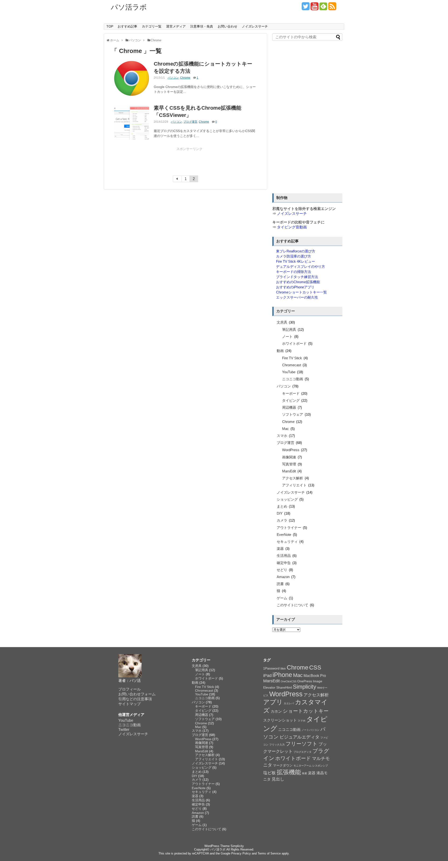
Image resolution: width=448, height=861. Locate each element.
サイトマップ (129, 704)
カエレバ (289, 703)
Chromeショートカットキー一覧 (301, 292)
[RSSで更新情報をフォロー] (332, 8)
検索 (304, 773)
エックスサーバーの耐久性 (297, 297)
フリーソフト (302, 744)
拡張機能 (289, 772)
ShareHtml (284, 687)
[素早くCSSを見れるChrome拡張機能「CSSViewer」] (131, 122)
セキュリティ (287, 542)
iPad (267, 675)
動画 (280, 351)
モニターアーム (303, 765)
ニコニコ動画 (292, 379)
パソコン (173, 77)
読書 (280, 584)
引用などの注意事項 (135, 699)
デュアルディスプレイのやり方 (300, 266)
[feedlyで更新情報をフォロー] (323, 8)
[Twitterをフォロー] (305, 8)
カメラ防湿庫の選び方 (293, 256)
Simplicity (304, 686)
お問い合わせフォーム (137, 694)
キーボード (291, 393)
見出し (278, 779)
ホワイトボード (294, 343)
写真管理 (289, 464)
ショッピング (287, 499)
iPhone (282, 674)
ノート (287, 336)
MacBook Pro (315, 675)
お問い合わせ (227, 26)
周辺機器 (289, 407)
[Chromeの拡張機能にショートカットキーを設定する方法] (131, 78)
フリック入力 (277, 744)
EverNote (284, 535)
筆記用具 (289, 329)
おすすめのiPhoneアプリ (295, 287)
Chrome (185, 77)
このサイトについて (292, 605)
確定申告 (284, 563)
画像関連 (289, 457)
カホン (276, 711)
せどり (282, 570)
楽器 (280, 549)
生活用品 (284, 556)
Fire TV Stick (292, 358)
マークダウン (283, 765)
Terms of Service (269, 853)
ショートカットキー (306, 711)
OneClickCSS (288, 681)
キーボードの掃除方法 (293, 272)
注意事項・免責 (201, 26)
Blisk (283, 668)
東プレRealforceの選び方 (295, 251)
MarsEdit (289, 471)
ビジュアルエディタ (299, 737)
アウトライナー (289, 528)
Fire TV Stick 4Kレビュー (295, 261)
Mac (285, 429)
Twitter (123, 730)
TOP (109, 26)
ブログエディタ (303, 751)
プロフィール (129, 689)
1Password (271, 668)
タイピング (291, 400)
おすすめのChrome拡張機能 (298, 282)
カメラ (282, 520)
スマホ (282, 436)
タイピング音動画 (292, 227)
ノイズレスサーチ (255, 26)
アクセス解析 (292, 478)
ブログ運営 (190, 121)
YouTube (288, 372)
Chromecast (291, 365)
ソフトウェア (292, 414)
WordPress (290, 450)
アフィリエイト (294, 485)
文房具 (282, 322)
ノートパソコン (310, 730)
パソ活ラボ (129, 7)
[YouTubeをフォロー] (314, 8)
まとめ (282, 506)
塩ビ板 (269, 772)
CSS (315, 667)
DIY (280, 513)
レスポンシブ (320, 765)
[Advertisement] (185, 160)
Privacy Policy (241, 853)
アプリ (273, 702)
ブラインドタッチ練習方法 (297, 277)
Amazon (283, 577)
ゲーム (282, 598)
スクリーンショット (280, 720)
